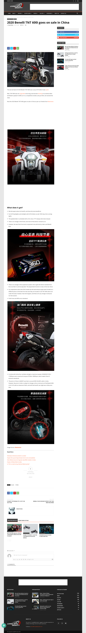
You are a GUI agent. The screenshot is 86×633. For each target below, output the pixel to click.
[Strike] (20, 559)
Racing (35, 13)
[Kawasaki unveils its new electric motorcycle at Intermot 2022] (35, 607)
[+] (32, 559)
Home (9, 13)
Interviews (49, 13)
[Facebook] (73, 1)
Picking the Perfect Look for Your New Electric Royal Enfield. (30, 536)
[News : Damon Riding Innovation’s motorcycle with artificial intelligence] (35, 595)
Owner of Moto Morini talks (14, 462)
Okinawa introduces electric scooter (16, 456)
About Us (57, 13)
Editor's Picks (13, 17)
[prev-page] (8, 540)
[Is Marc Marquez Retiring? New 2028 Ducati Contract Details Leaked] (60, 67)
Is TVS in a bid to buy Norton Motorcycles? (18, 464)
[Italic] (16, 559)
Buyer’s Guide (27, 13)
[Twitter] (76, 1)
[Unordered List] (23, 559)
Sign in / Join (10, 1)
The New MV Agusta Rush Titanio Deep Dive (70, 60)
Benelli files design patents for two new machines (43, 502)
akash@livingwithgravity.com (36, 626)
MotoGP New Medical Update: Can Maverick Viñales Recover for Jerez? (14, 535)
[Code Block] (27, 559)
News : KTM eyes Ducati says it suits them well (46, 600)
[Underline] (18, 559)
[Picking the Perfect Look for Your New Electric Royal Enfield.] (30, 529)
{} (30, 559)
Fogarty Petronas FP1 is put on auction (16, 502)
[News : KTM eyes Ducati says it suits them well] (35, 601)
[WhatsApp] (17, 48)
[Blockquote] (25, 559)
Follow (76, 34)
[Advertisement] (54, 7)
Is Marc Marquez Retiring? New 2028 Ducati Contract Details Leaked (72, 67)
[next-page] (10, 540)
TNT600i (16, 484)
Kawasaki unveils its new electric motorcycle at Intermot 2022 (45, 607)
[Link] (29, 559)
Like (77, 31)
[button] (77, 13)
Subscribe (76, 37)
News (13, 13)
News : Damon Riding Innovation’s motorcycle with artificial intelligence (46, 594)
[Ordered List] (22, 559)
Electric (42, 13)
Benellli (12, 484)
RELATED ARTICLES (12, 520)
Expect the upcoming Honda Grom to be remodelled (21, 458)
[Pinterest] (14, 48)
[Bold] (14, 559)
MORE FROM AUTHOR (23, 520)
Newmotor (18, 447)
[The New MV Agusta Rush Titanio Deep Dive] (46, 529)
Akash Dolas (10, 25)
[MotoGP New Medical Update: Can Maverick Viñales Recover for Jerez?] (14, 528)
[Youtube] (78, 1)
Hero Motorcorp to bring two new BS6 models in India (21, 460)
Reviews (19, 13)
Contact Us (63, 13)
